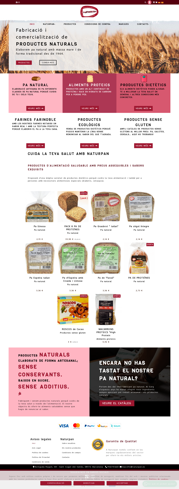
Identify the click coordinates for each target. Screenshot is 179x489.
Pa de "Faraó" (106, 277)
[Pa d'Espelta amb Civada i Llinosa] (70, 258)
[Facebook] (16, 2)
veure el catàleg (116, 403)
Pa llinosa (40, 226)
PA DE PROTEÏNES (139, 277)
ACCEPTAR (122, 483)
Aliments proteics (106, 339)
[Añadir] (42, 206)
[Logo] (156, 2)
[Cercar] (145, 2)
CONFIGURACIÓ (55, 483)
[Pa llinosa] (37, 206)
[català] (162, 2)
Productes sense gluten (73, 333)
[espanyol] (159, 2)
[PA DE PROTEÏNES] (137, 258)
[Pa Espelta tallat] (37, 258)
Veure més (34, 108)
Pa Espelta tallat (40, 277)
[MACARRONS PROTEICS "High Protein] (103, 309)
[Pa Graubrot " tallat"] (103, 206)
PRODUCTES (24, 63)
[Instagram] (19, 2)
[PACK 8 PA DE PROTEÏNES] (70, 206)
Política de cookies (158, 479)
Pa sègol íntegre (139, 226)
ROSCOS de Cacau (73, 329)
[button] (149, 2)
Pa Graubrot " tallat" (106, 226)
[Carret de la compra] (153, 2)
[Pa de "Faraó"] (103, 258)
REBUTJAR (89, 483)
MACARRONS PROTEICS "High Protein (106, 332)
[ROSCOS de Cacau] (70, 309)
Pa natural (39, 230)
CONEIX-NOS (48, 62)
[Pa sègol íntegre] (137, 206)
